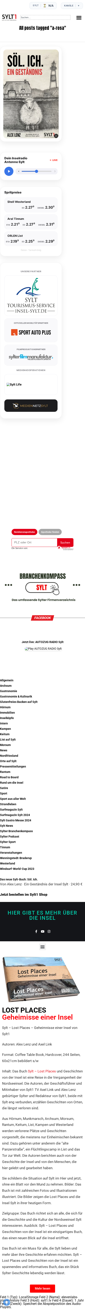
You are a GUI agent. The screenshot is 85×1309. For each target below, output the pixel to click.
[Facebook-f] (36, 931)
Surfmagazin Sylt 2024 (15, 815)
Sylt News (6, 826)
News (3, 750)
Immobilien (7, 712)
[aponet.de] (65, 548)
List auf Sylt (8, 739)
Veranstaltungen (11, 853)
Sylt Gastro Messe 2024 (15, 820)
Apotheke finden (50, 532)
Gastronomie (8, 691)
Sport (3, 793)
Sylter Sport (8, 842)
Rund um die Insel (11, 782)
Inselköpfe (7, 718)
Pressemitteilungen (13, 766)
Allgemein (6, 680)
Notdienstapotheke (24, 532)
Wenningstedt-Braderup (16, 858)
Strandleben (8, 804)
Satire (4, 788)
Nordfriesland (9, 756)
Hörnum (5, 707)
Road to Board (9, 777)
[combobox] (45, 17)
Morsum (5, 745)
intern (4, 723)
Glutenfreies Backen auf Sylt (19, 702)
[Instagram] (49, 931)
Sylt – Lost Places (42, 1071)
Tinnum (5, 847)
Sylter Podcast (9, 836)
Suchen (65, 542)
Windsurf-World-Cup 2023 (17, 869)
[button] (79, 17)
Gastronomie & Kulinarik (16, 696)
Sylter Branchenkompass (16, 831)
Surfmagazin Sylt (11, 809)
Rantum (5, 772)
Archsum (6, 686)
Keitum (4, 734)
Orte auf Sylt (8, 761)
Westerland (7, 863)
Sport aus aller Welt (13, 799)
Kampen (5, 729)
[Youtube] (42, 931)
